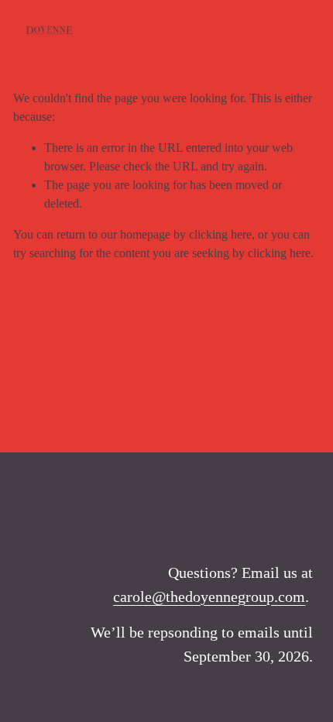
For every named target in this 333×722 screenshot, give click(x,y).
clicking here (220, 234)
